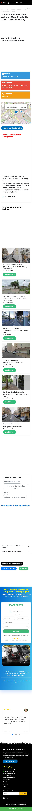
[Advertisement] (16, 29)
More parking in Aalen (13, 128)
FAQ (4, 786)
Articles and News (9, 777)
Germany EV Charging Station (16, 487)
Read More (9, 274)
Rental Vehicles (9, 771)
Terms (8, 803)
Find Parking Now (10, 761)
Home (2, 9)
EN (29, 8)
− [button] (2, 106)
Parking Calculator (9, 773)
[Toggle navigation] (29, 2)
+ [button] (2, 104)
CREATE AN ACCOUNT (16, 809)
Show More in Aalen (12, 481)
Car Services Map (9, 769)
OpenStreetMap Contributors (25, 123)
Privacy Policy (21, 803)
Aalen (24, 9)
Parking (19, 9)
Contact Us (6, 779)
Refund (14, 803)
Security (5, 784)
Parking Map (8, 767)
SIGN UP (16, 631)
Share (24, 568)
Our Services (7, 775)
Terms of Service (24, 635)
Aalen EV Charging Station (14, 497)
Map (7, 9)
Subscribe (23, 793)
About (5, 782)
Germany (12, 9)
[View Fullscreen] (29, 104)
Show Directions (9, 568)
